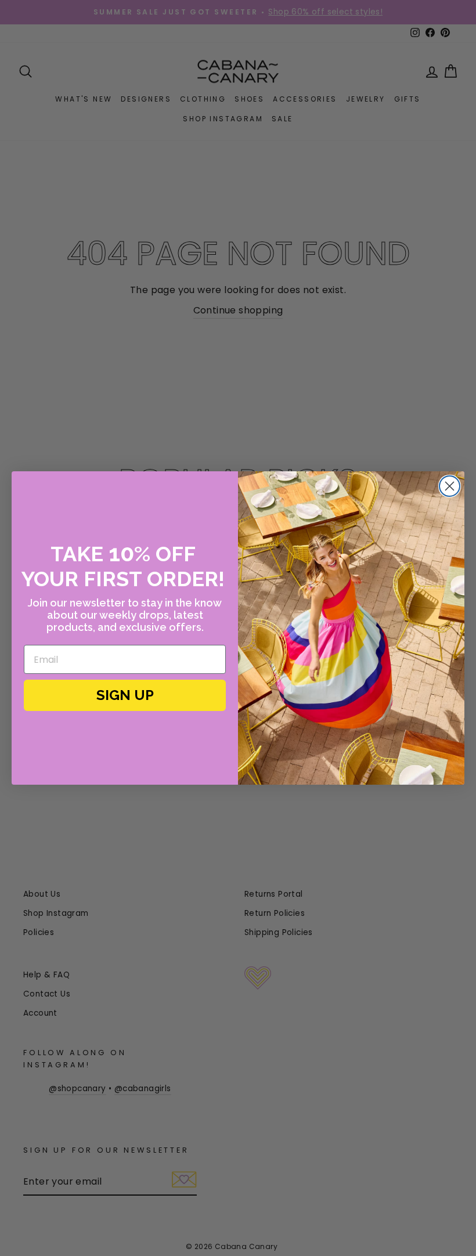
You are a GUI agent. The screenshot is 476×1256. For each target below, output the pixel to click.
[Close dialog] (449, 486)
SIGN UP (125, 695)
